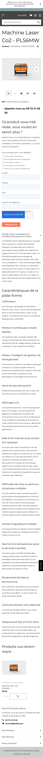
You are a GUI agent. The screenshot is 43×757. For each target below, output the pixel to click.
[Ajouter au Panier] (18, 696)
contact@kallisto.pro (14, 723)
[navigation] (8, 93)
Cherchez (38, 22)
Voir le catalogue (3, 15)
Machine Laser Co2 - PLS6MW (10, 687)
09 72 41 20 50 (11, 720)
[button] (8, 694)
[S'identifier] (35, 15)
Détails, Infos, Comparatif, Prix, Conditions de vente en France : (17, 235)
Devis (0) (41, 565)
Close (40, 4)
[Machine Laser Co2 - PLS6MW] (14, 668)
